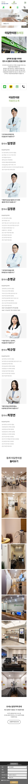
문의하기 (14, 782)
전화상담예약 (13, 763)
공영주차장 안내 (14, 722)
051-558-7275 (4, 3)
